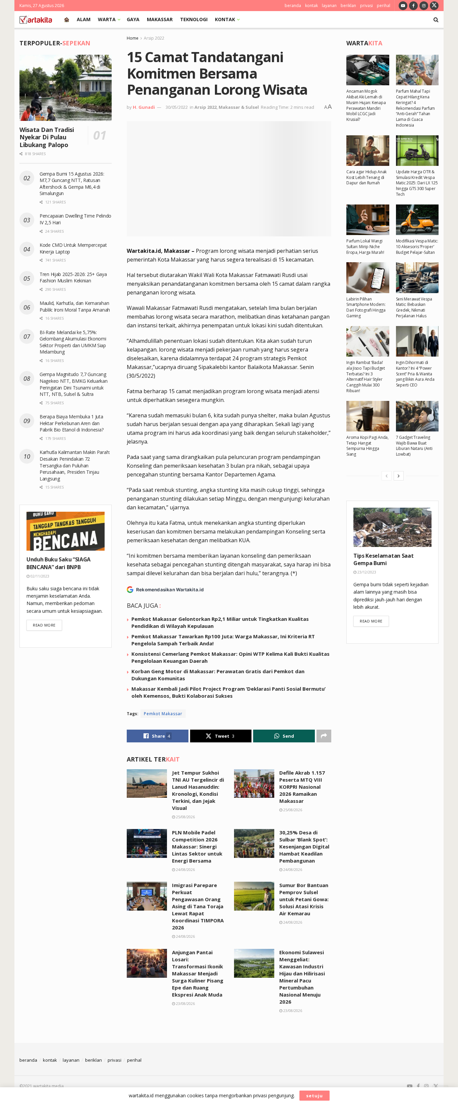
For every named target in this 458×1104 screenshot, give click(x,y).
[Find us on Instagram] (423, 5)
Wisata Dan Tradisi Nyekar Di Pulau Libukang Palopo (46, 137)
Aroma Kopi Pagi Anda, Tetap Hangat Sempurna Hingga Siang (367, 445)
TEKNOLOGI (194, 19)
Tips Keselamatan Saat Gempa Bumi (383, 559)
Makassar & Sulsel (239, 107)
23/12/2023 (366, 571)
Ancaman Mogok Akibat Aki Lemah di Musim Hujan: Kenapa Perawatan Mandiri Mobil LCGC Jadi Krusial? (366, 105)
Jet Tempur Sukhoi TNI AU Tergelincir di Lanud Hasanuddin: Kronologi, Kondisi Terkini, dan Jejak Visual (198, 790)
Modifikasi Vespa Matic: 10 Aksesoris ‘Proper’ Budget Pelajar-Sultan (417, 246)
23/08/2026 (185, 1003)
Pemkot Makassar (163, 714)
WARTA (107, 19)
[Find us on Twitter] (434, 5)
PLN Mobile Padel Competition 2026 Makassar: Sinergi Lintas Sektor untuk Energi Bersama (197, 846)
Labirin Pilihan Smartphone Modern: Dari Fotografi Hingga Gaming (366, 307)
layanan (329, 5)
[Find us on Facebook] (413, 5)
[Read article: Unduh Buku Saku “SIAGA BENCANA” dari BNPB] (65, 531)
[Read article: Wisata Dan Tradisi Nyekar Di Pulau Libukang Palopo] (65, 88)
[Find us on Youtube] (403, 5)
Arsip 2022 (154, 38)
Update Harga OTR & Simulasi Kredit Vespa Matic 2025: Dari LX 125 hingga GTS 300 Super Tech (417, 183)
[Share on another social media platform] (324, 736)
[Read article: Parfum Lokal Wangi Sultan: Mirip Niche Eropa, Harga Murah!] (367, 219)
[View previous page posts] (387, 475)
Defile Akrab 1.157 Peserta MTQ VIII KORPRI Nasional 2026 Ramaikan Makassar (302, 786)
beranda (293, 5)
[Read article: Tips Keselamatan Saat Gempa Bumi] (392, 527)
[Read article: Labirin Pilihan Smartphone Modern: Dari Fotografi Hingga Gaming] (367, 277)
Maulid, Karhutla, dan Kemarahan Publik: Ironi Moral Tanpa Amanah (75, 306)
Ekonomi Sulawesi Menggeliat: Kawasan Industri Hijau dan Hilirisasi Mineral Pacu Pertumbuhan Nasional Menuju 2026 (302, 977)
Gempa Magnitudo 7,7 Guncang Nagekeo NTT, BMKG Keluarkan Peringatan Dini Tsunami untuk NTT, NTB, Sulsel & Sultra (73, 384)
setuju (314, 1096)
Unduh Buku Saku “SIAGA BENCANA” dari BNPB (58, 563)
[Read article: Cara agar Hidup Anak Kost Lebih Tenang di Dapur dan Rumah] (367, 150)
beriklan (348, 5)
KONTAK (225, 19)
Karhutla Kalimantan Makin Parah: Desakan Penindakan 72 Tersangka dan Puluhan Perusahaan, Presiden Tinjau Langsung (75, 465)
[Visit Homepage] (35, 19)
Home (132, 38)
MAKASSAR (160, 19)
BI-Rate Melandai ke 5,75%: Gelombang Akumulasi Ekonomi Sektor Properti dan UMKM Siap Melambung (73, 342)
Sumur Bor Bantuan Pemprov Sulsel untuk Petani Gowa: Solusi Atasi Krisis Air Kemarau (304, 899)
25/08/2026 (185, 816)
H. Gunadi (144, 107)
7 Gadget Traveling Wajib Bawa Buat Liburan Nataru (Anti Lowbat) (414, 445)
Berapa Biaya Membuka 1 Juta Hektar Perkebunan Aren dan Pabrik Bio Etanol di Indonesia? (72, 423)
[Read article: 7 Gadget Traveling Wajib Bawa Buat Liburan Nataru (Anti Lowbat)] (417, 416)
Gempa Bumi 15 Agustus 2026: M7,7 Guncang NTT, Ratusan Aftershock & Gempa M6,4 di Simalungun (72, 184)
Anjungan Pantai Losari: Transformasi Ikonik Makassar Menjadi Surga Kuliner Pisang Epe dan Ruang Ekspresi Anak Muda (197, 973)
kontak (311, 5)
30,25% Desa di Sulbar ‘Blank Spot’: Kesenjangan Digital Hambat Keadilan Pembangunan (304, 846)
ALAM (84, 19)
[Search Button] (436, 19)
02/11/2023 (39, 576)
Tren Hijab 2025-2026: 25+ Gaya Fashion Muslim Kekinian (73, 277)
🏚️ (66, 19)
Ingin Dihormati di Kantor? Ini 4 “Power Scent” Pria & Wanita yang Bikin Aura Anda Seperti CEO (415, 374)
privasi (366, 5)
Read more (47, 625)
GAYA (133, 19)
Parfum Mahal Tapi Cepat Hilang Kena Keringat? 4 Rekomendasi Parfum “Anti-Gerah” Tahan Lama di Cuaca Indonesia (415, 108)
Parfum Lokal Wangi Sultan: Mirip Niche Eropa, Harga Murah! (365, 246)
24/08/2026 (185, 869)
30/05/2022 (177, 107)
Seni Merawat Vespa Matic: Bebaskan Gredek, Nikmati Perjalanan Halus (414, 307)
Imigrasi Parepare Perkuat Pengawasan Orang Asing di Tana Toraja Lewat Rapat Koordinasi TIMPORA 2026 (198, 906)
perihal (383, 5)
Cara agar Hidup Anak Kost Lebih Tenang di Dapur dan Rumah (366, 177)
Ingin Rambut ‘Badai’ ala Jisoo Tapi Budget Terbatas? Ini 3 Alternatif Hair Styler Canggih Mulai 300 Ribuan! (365, 377)
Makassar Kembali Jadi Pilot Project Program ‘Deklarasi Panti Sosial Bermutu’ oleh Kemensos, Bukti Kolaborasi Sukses (228, 692)
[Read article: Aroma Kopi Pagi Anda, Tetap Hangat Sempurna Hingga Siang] (367, 416)
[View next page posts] (399, 475)
